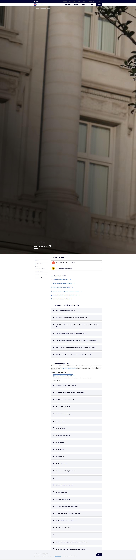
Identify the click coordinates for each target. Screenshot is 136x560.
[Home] (38, 4)
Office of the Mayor (91, 1)
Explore (83, 4)
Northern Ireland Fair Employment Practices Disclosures (66, 291)
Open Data (65, 1)
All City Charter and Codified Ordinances (62, 283)
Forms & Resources (39, 271)
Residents (67, 4)
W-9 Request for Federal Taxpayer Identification (62, 376)
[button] (99, 1)
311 (70, 1)
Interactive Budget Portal (40, 277)
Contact (74, 1)
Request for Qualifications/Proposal (40, 267)
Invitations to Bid (39, 263)
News (79, 1)
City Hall (91, 4)
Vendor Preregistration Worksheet (59, 378)
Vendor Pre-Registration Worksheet (61, 299)
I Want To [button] (99, 4)
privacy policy (58, 556)
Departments (43, 8)
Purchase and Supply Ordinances (60, 279)
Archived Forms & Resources (41, 274)
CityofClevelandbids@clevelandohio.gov (69, 368)
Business (76, 4)
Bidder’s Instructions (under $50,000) (61, 287)
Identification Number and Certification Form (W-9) (65, 295)
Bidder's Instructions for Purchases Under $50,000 (63, 374)
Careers (83, 1)
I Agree (99, 554)
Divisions (37, 260)
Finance (48, 8)
